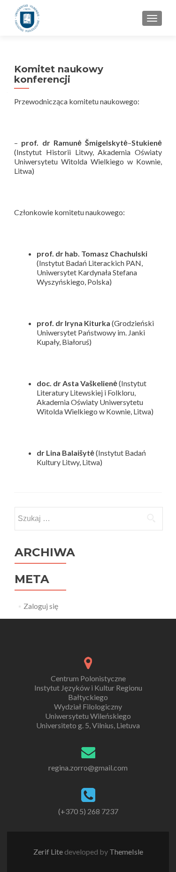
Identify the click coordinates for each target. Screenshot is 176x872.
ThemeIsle (126, 851)
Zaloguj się (40, 605)
